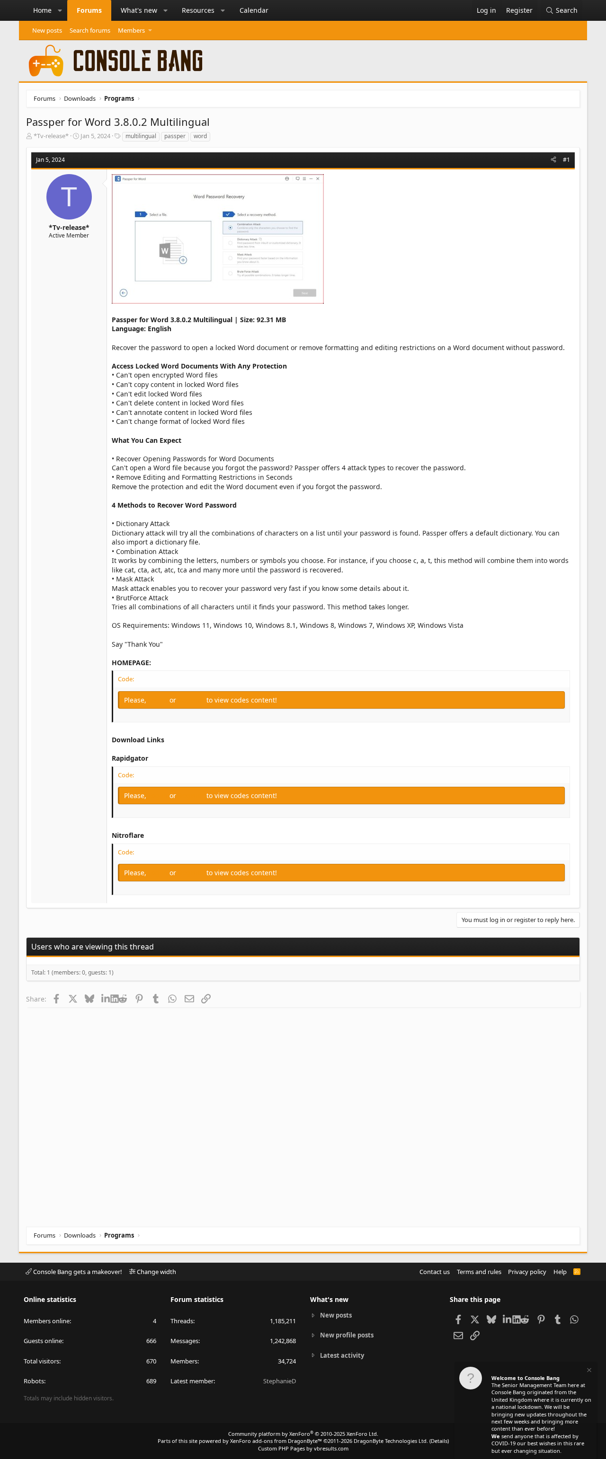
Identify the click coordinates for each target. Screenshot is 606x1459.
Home (42, 10)
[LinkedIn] (106, 999)
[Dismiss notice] (588, 1371)
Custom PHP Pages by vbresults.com (303, 1448)
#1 (566, 160)
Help (560, 1271)
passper (175, 136)
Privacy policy (527, 1271)
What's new (139, 10)
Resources (198, 10)
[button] (60, 10)
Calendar (254, 10)
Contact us (434, 1271)
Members (131, 30)
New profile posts (347, 1335)
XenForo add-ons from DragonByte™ (276, 1440)
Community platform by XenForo (303, 1433)
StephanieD (279, 1381)
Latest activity (342, 1355)
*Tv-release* (51, 136)
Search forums (90, 30)
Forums (89, 10)
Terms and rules (479, 1271)
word (200, 136)
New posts (47, 30)
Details (439, 1440)
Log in (158, 699)
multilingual (140, 136)
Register (192, 699)
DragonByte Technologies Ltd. (391, 1440)
